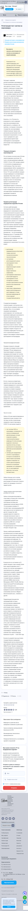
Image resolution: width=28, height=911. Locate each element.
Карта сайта (3, 897)
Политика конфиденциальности (8, 887)
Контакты (19, 848)
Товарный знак (20, 853)
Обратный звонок (9, 882)
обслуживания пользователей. (9, 903)
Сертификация (4, 838)
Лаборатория (4, 843)
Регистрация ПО (5, 845)
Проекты (19, 843)
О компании (19, 832)
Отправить (14, 788)
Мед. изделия (4, 835)
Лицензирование (5, 848)
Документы (19, 845)
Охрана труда (4, 840)
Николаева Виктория (9, 35)
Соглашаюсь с (12, 783)
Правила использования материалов (9, 894)
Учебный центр (5, 832)
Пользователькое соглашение (7, 890)
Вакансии (19, 840)
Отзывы (18, 835)
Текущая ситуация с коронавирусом (14, 40)
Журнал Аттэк (20, 851)
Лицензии (19, 838)
